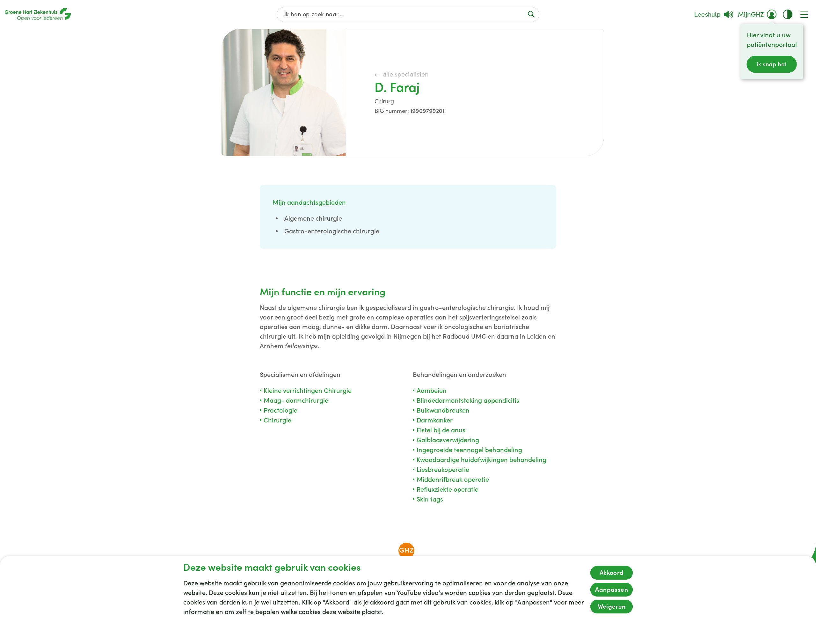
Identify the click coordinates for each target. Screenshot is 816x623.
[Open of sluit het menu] (804, 14)
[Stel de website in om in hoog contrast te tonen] (787, 14)
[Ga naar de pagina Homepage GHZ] (38, 14)
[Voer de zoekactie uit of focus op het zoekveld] (531, 14)
